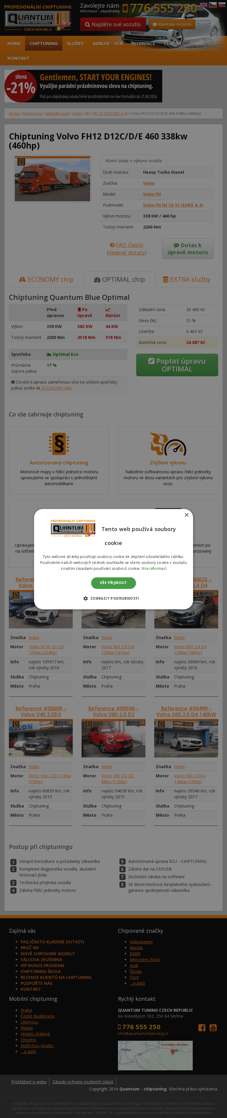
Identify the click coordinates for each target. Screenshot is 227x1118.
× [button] (186, 515)
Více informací (154, 568)
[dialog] (113, 559)
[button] (113, 598)
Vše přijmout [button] (113, 582)
